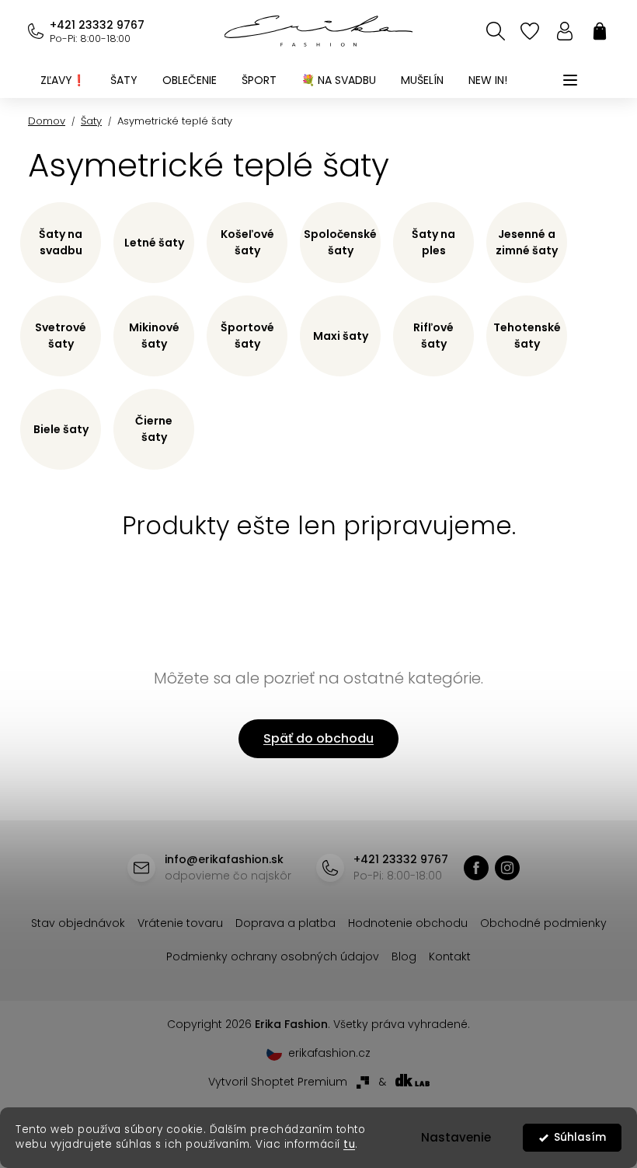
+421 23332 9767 (97, 24)
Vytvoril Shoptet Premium (277, 1081)
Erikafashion (476, 867)
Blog (404, 956)
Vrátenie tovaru (180, 923)
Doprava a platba (285, 923)
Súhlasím (580, 1137)
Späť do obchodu (318, 738)
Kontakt (450, 956)
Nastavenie (456, 1137)
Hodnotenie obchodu (408, 923)
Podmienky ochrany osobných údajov (272, 956)
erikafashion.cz (507, 867)
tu (349, 1144)
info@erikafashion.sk (224, 859)
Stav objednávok (78, 923)
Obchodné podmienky (543, 923)
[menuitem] (63, 80)
